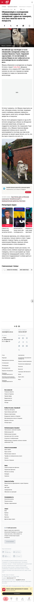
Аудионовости (8, 400)
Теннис (6, 515)
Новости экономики (11, 447)
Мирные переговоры (10, 414)
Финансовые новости (10, 453)
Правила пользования (7, 370)
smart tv (6, 556)
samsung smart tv (17, 556)
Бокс (6, 510)
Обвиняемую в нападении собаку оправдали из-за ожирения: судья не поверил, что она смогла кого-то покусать (25, 6)
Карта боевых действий (11, 412)
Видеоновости (8, 398)
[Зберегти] (29, 25)
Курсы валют (8, 451)
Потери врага (8, 422)
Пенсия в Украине (9, 460)
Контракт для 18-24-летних (12, 436)
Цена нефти (8, 449)
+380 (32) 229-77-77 (11, 578)
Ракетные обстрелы (10, 409)
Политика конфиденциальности (7, 374)
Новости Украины (9, 394)
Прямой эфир (8, 396)
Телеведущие (5, 365)
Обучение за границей (10, 491)
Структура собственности (24, 371)
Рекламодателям (6, 368)
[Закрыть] (31, 589)
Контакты (20, 366)
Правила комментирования (25, 361)
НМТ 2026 (7, 487)
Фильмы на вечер (9, 471)
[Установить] (17, 591)
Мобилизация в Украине (12, 428)
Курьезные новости (12, 6)
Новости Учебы (9, 481)
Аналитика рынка (9, 499)
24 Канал (4, 6)
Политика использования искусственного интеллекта (8, 377)
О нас (3, 355)
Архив (19, 374)
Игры (19, 379)
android (6, 552)
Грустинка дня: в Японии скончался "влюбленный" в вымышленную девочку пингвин (15, 199)
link (19, 338)
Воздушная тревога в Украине (12, 416)
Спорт (6, 508)
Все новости (8, 390)
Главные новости (9, 392)
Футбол (6, 512)
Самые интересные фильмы (12, 467)
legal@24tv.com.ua (20, 579)
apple (17, 552)
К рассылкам (10, 541)
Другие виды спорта (10, 519)
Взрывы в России (9, 420)
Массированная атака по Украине (13, 418)
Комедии (7, 473)
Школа (6, 485)
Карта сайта (21, 376)
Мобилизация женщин (10, 434)
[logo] (7, 2)
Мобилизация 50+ (9, 432)
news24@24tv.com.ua (7, 332)
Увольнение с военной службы (13, 430)
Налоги (6, 458)
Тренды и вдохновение (11, 503)
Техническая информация (24, 364)
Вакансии (20, 369)
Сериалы (7, 476)
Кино (6, 465)
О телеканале (5, 363)
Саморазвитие (8, 489)
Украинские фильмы (10, 469)
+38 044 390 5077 (22, 332)
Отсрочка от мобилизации (11, 438)
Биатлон (7, 517)
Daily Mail (16, 67)
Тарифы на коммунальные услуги (13, 456)
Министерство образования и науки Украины (16, 483)
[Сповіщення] (32, 2)
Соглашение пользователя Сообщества (24, 358)
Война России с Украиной (12, 408)
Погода (6, 402)
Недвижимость (9, 497)
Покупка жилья (8, 501)
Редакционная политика (8, 360)
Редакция (4, 357)
